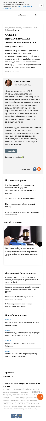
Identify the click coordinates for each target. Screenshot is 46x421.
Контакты (8, 376)
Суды (7, 351)
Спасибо (11, 151)
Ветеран (15, 71)
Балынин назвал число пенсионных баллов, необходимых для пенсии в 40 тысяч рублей (21, 279)
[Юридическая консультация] (9, 15)
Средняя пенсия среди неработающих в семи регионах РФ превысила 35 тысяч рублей (22, 289)
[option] (23, 245)
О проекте (8, 372)
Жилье (8, 320)
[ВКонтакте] (35, 169)
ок (41, 5)
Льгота (8, 71)
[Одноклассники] (39, 169)
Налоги (16, 30)
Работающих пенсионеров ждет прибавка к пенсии (19, 297)
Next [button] (40, 244)
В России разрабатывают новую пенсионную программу (19, 305)
